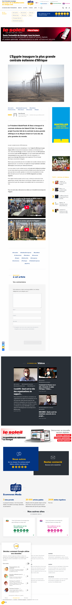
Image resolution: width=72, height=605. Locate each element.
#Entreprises (34, 258)
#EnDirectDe (25, 258)
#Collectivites (11, 109)
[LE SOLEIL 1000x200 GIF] (36, 34)
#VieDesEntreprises (17, 20)
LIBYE (35, 7)
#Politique (24, 260)
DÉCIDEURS (51, 576)
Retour (6, 597)
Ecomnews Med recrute (32, 599)
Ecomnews (43, 3)
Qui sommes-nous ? (7, 599)
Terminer (26, 597)
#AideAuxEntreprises (21, 108)
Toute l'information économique (13, 3)
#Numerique (16, 15)
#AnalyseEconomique (19, 386)
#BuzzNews (33, 108)
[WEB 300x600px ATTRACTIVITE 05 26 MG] (61, 125)
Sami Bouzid (21, 113)
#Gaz (30, 15)
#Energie (24, 15)
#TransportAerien (17, 18)
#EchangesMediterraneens (46, 407)
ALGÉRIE (25, 7)
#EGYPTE (27, 263)
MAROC (20, 7)
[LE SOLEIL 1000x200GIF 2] (36, 435)
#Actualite (15, 12)
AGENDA (50, 553)
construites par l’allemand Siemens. (23, 165)
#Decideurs (21, 109)
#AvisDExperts (31, 386)
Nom (14, 309)
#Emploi (37, 109)
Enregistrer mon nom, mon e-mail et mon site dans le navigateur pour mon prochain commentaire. (26, 328)
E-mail (14, 315)
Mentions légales (22, 599)
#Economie (23, 12)
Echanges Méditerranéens (9, 7)
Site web (15, 321)
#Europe (31, 12)
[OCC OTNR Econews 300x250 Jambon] (61, 163)
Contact (15, 599)
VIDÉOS (50, 564)
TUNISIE (31, 7)
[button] (41, 7)
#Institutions (15, 260)
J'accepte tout (16, 597)
